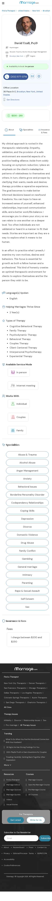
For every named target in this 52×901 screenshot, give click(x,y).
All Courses (33, 794)
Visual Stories (12, 804)
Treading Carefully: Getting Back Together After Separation (25, 758)
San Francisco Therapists (15, 688)
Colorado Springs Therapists (16, 697)
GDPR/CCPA (42, 853)
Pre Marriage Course (36, 790)
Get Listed (15, 820)
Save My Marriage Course (39, 785)
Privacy (7, 853)
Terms (31, 853)
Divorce (17, 720)
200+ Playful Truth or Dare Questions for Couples (26, 752)
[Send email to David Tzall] (32, 78)
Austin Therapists (39, 697)
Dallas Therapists (11, 693)
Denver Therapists (37, 683)
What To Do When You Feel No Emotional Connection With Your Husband (27, 740)
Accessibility (9, 859)
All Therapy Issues (28, 725)
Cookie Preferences (12, 865)
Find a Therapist (11, 677)
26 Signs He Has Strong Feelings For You (22, 747)
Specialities (28, 129)
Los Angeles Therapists (32, 693)
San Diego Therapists (15, 702)
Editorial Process (20, 853)
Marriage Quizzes (13, 790)
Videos (9, 799)
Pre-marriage (11, 725)
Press (31, 847)
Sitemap (9, 876)
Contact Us (42, 847)
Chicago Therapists (37, 688)
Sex (44, 720)
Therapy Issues (11, 714)
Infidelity (7, 720)
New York (20, 56)
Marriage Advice (13, 785)
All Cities (7, 707)
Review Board (18, 847)
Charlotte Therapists (36, 702)
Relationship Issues (32, 720)
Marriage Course (35, 780)
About (11, 129)
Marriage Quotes (13, 794)
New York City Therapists (15, 683)
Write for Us (36, 820)
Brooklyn (13, 56)
